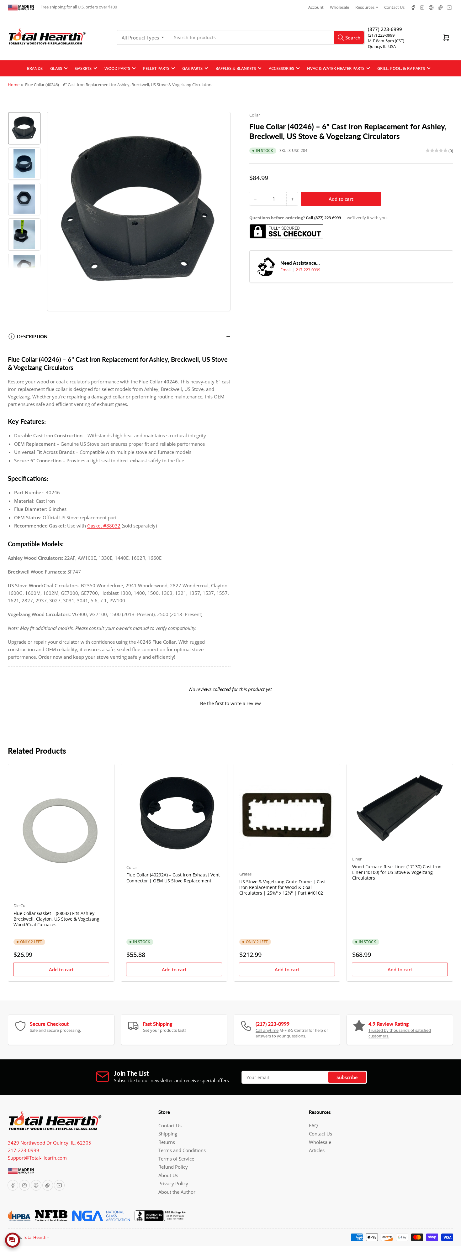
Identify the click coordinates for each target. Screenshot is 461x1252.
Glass (56, 68)
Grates (245, 874)
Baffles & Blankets (235, 68)
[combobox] (267, 37)
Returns (166, 1142)
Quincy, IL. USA (382, 46)
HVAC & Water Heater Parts (335, 68)
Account (316, 7)
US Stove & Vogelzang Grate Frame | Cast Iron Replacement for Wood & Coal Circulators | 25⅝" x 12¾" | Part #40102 (282, 887)
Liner (357, 859)
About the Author (176, 1192)
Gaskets (83, 68)
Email (285, 270)
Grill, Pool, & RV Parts (401, 68)
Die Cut (20, 905)
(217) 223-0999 (381, 35)
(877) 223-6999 (385, 29)
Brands (35, 68)
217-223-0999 (308, 270)
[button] (230, 703)
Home (13, 84)
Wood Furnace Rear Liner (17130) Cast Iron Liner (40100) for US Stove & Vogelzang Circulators (397, 872)
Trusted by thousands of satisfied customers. (399, 1033)
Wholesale (339, 7)
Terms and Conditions (182, 1150)
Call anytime (267, 1030)
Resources (364, 7)
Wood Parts (117, 68)
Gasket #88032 (103, 525)
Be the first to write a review (230, 703)
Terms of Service (176, 1159)
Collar (254, 115)
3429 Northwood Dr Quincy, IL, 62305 (49, 1143)
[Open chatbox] (12, 1240)
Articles (317, 1150)
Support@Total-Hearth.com (37, 1158)
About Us (168, 1175)
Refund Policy (173, 1167)
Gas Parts (192, 68)
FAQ (313, 1125)
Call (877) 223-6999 (324, 218)
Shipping (167, 1133)
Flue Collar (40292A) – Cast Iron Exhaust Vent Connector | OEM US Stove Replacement (173, 877)
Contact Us (394, 7)
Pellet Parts (156, 68)
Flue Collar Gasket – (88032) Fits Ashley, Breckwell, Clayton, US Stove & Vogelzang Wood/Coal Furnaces (56, 918)
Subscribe (347, 1077)
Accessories (281, 68)
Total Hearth (34, 1237)
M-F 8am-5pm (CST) (386, 41)
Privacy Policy (173, 1183)
